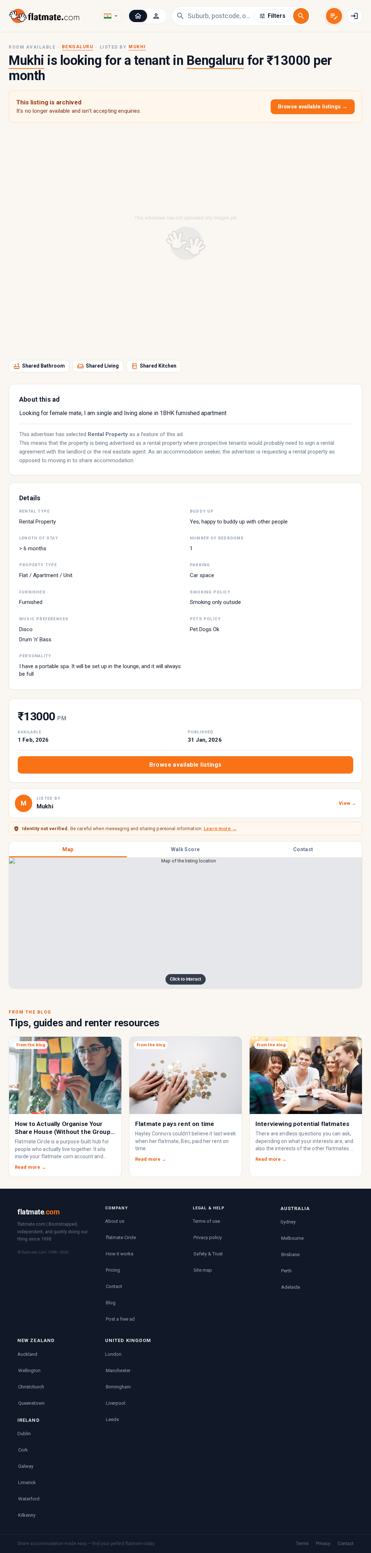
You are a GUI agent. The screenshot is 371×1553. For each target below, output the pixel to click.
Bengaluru (77, 46)
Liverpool (115, 1403)
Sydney (288, 1222)
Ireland (28, 1420)
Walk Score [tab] (185, 849)
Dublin (24, 1433)
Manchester (118, 1370)
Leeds (112, 1419)
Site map (202, 1270)
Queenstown (31, 1403)
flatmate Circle (121, 1237)
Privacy (323, 1543)
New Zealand (36, 1340)
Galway (25, 1466)
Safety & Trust (208, 1253)
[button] (138, 16)
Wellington (29, 1370)
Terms (302, 1543)
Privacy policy (207, 1237)
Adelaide (290, 1287)
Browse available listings (185, 764)
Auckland (27, 1354)
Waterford (28, 1499)
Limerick (27, 1482)
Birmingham (118, 1387)
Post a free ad (120, 1319)
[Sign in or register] (354, 16)
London (113, 1354)
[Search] (301, 16)
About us (114, 1221)
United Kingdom (128, 1340)
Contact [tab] (303, 849)
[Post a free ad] (334, 16)
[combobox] (221, 16)
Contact (114, 1286)
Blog (111, 1302)
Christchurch (31, 1387)
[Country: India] (111, 16)
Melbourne (292, 1238)
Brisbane (290, 1254)
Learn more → (220, 828)
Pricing (113, 1270)
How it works (119, 1253)
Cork (23, 1450)
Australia (295, 1208)
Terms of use (206, 1221)
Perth (286, 1271)
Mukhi (137, 46)
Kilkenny (27, 1515)
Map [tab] (67, 849)
